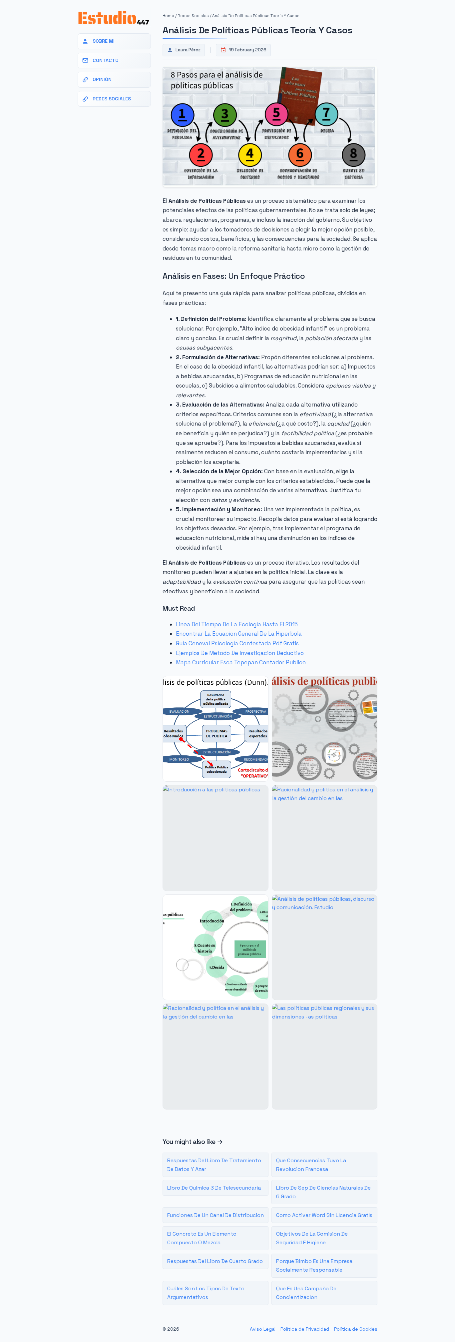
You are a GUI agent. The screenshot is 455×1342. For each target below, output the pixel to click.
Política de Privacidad (304, 1329)
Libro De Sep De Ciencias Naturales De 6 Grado (323, 1192)
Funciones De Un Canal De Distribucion (215, 1215)
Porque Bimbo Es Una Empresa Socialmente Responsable (314, 1265)
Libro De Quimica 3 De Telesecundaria (214, 1187)
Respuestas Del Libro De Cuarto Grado (215, 1261)
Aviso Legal (262, 1329)
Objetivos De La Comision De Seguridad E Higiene (312, 1238)
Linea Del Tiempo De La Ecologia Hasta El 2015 (237, 624)
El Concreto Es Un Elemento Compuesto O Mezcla (201, 1238)
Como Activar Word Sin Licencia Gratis (324, 1215)
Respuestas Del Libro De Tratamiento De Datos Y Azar (214, 1165)
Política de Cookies (355, 1329)
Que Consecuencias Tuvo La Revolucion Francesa (311, 1165)
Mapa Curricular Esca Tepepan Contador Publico (241, 662)
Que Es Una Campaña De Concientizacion (306, 1293)
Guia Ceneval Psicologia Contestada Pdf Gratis (237, 643)
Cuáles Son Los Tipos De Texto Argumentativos (205, 1293)
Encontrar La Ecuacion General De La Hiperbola (239, 633)
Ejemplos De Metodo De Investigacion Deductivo (240, 653)
